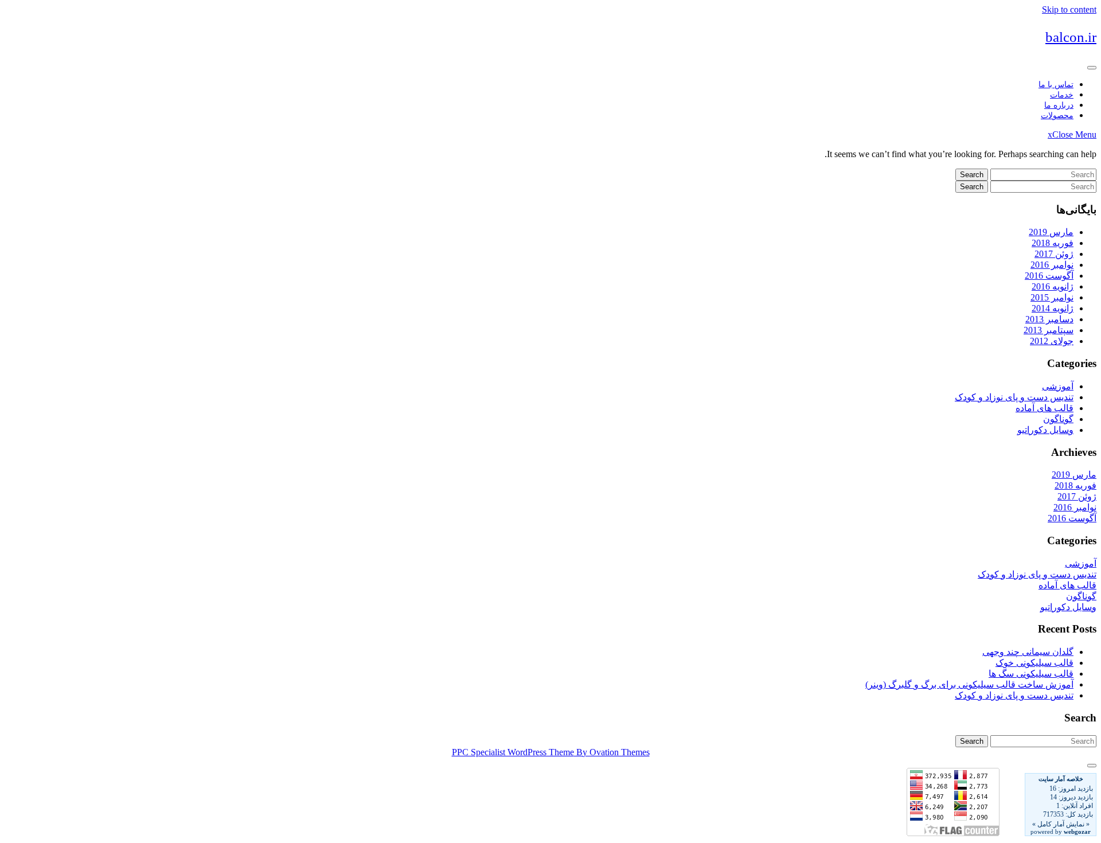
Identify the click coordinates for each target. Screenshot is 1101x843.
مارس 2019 (1051, 232)
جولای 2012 (1051, 341)
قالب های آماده (1044, 408)
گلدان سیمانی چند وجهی (1027, 652)
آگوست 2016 (1049, 275)
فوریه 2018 (1052, 243)
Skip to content (1069, 9)
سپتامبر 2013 (1048, 330)
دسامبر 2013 (1049, 319)
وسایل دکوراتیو (1045, 430)
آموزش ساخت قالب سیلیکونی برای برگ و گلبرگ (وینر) (969, 684)
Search (971, 174)
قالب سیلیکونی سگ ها (1031, 673)
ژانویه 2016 (1052, 286)
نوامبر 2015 (1051, 297)
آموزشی (1057, 386)
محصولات (1057, 115)
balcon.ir (1070, 37)
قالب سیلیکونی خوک (1034, 663)
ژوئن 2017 (1053, 254)
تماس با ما (1055, 84)
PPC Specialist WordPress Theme (551, 752)
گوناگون (1058, 419)
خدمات (1061, 95)
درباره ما (1058, 105)
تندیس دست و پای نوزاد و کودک (1014, 397)
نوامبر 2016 (1051, 265)
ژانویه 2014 (1052, 308)
